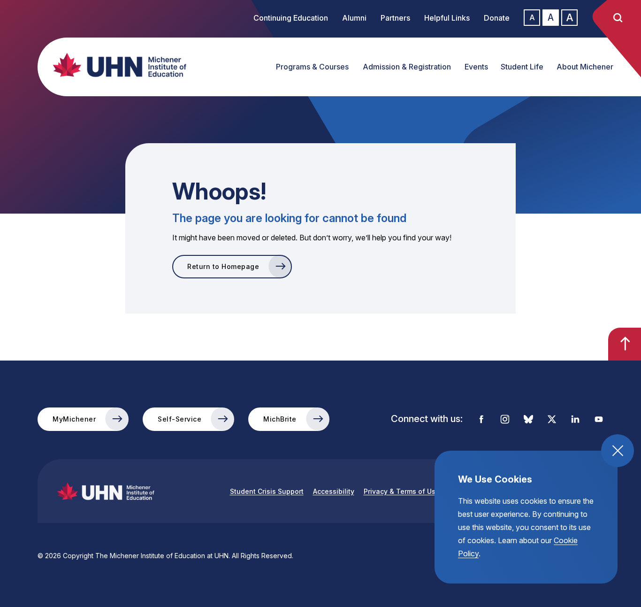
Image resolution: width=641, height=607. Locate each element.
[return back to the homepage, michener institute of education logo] (110, 65)
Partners (395, 18)
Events (476, 66)
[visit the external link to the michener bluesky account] (528, 419)
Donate (497, 18)
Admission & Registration (407, 66)
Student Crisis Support (267, 491)
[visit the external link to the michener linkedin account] (575, 419)
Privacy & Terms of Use (402, 491)
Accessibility (333, 491)
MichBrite (280, 419)
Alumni (354, 18)
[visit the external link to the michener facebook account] (481, 419)
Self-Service (179, 419)
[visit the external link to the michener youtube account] (598, 419)
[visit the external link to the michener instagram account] (505, 419)
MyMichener (74, 419)
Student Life (522, 66)
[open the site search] (617, 18)
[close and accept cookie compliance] (617, 450)
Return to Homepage (223, 266)
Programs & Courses (312, 66)
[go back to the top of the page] (624, 344)
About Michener (585, 66)
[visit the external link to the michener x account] (552, 419)
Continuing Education (290, 18)
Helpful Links (447, 18)
